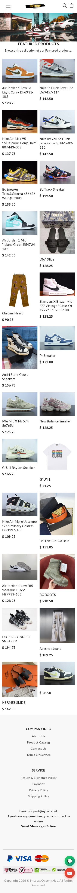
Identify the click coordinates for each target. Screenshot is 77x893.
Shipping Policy (38, 796)
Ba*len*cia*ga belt (54, 541)
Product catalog (38, 742)
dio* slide (47, 259)
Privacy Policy (38, 790)
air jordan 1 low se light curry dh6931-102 (18, 92)
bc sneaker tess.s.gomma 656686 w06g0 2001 (19, 193)
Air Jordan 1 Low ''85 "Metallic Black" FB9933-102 (17, 590)
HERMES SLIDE (14, 702)
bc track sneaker (52, 189)
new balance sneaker (55, 421)
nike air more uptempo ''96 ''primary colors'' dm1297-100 (19, 526)
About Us (38, 736)
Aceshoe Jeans (50, 648)
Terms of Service (38, 755)
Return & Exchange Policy (38, 777)
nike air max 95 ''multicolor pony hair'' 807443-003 (19, 143)
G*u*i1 (45, 479)
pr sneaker (48, 355)
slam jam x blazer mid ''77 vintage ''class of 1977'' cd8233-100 (56, 305)
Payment (38, 784)
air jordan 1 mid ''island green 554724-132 (19, 244)
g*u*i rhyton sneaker (18, 467)
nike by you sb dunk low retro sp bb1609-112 (56, 143)
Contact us (39, 748)
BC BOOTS (48, 595)
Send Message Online (38, 826)
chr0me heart (12, 313)
